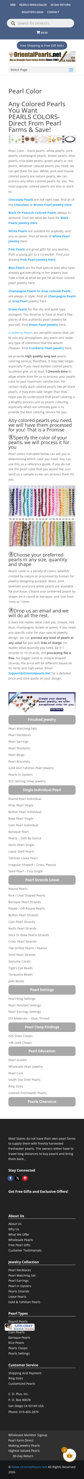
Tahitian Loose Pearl (22, 858)
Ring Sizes (15, 1086)
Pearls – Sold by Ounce (24, 838)
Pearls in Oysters (20, 774)
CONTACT (53, 12)
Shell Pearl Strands (22, 955)
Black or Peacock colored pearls (32, 213)
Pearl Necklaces (19, 735)
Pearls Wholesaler (33, 5)
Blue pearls (16, 268)
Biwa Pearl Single (20, 818)
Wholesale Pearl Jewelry (25, 1066)
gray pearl (20, 301)
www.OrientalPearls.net (29, 1467)
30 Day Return (60, 5)
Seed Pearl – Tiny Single (25, 871)
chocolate (21, 205)
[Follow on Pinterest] (25, 1178)
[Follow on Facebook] (10, 1178)
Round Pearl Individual (24, 799)
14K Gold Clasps (20, 1042)
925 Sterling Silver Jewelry (27, 781)
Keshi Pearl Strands (22, 928)
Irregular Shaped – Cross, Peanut (32, 865)
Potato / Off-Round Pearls (26, 908)
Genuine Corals (19, 961)
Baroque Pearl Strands (24, 902)
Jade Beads (16, 981)
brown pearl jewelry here (53, 205)
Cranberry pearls (20, 333)
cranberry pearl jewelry (46, 348)
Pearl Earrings (18, 742)
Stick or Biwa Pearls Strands (28, 935)
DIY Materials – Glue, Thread (29, 1018)
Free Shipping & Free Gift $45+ (42, 45)
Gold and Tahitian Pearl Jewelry (31, 768)
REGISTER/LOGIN (32, 12)
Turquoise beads (20, 974)
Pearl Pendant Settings (24, 1005)
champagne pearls (62, 296)
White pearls (17, 231)
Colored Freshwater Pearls (27, 1093)
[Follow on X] (17, 1178)
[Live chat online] (19, 1327)
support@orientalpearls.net (29, 673)
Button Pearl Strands (23, 915)
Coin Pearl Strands (21, 922)
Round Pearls (18, 889)
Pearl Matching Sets (22, 728)
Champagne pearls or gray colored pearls (39, 291)
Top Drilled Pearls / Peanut (27, 948)
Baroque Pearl (18, 832)
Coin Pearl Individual (23, 825)
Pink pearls (16, 249)
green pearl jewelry (43, 325)
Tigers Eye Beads (20, 968)
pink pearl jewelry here (37, 259)
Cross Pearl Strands (22, 941)
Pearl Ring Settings (22, 999)
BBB (13, 5)
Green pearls (17, 309)
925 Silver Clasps (20, 1036)
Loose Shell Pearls (21, 851)
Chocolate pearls (20, 200)
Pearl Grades (17, 1060)
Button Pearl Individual (25, 812)
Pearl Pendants (19, 748)
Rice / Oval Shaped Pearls (26, 895)
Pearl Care (15, 1073)
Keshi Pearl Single (21, 845)
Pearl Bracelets (19, 761)
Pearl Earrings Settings (24, 1012)
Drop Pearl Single (20, 805)
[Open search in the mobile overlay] (40, 23)
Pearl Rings (16, 755)
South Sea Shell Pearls (24, 1080)
